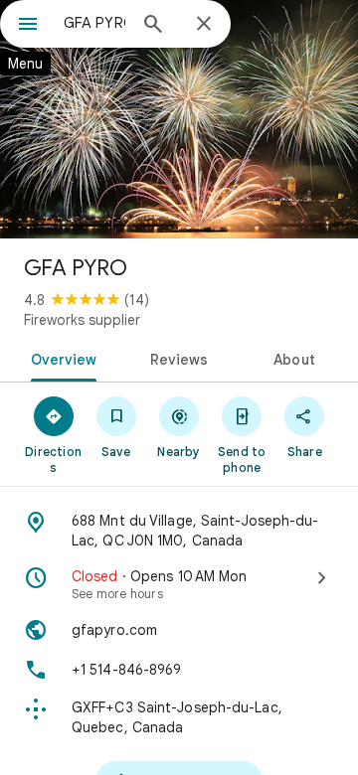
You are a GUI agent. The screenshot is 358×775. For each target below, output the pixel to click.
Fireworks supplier (82, 320)
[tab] (59, 358)
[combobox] (94, 23)
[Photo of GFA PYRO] (179, 119)
